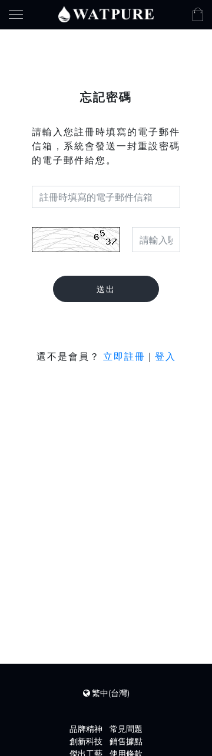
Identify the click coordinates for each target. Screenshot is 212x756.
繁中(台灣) (110, 693)
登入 (165, 356)
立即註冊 (124, 356)
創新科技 (85, 741)
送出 (106, 289)
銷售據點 (126, 741)
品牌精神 (85, 729)
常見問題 (126, 729)
